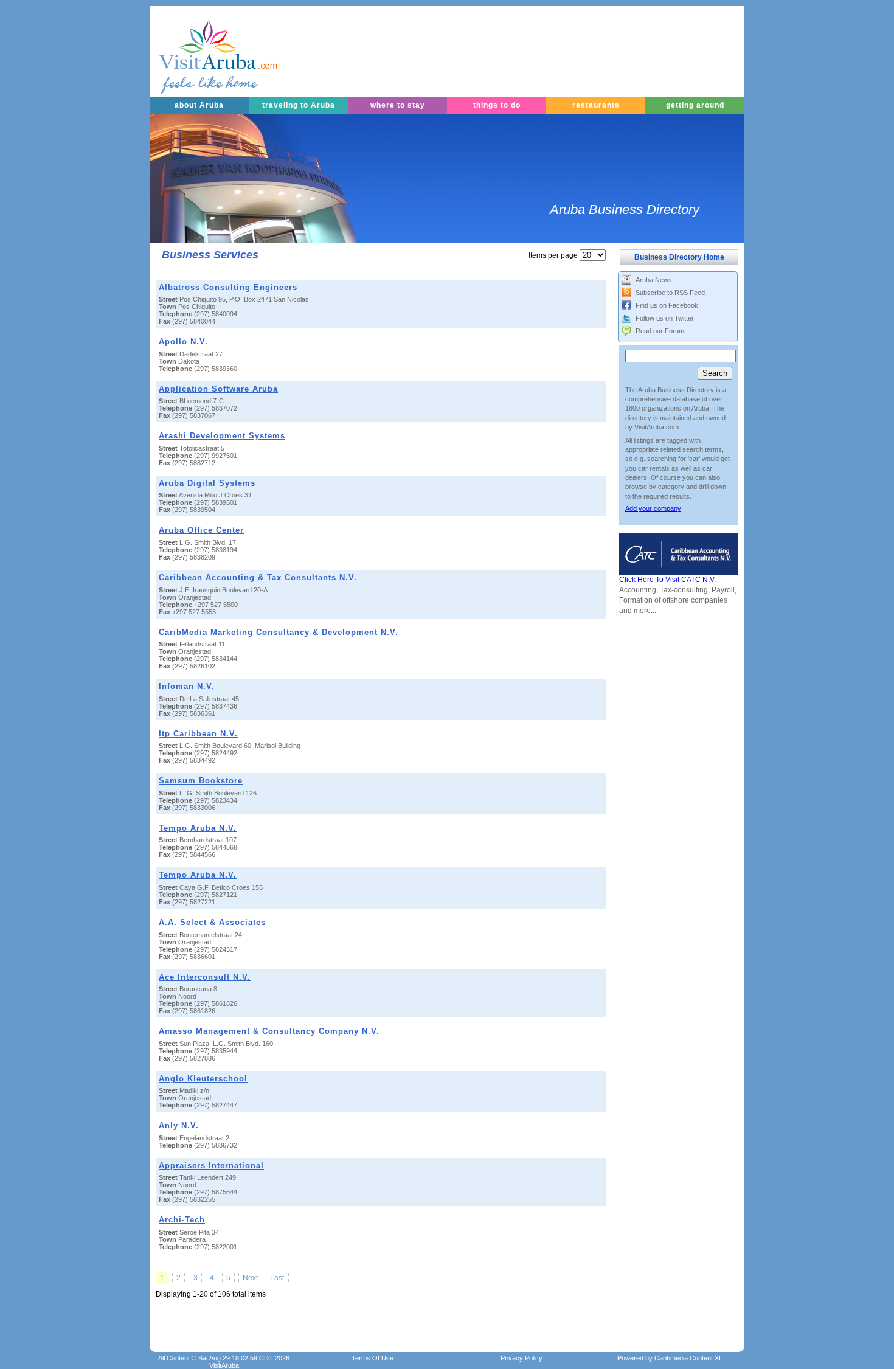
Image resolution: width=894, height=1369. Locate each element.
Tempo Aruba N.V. (198, 828)
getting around (695, 105)
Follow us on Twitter (665, 318)
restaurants (596, 105)
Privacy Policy (521, 1358)
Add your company (653, 508)
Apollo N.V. (183, 341)
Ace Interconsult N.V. (205, 977)
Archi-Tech (182, 1219)
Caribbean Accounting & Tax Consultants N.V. (258, 577)
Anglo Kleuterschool (203, 1078)
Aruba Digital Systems (207, 483)
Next (250, 1278)
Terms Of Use (372, 1358)
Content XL (688, 1358)
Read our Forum (660, 330)
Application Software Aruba (218, 388)
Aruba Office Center (201, 530)
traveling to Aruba (298, 105)
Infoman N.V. (187, 686)
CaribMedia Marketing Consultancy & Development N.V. (278, 632)
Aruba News (654, 279)
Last (277, 1278)
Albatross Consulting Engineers (228, 287)
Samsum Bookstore (201, 780)
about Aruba (199, 105)
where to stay (397, 105)
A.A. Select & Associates (212, 922)
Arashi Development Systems (222, 435)
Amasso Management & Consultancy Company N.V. (269, 1031)
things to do (497, 105)
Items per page (553, 255)
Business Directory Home (679, 257)
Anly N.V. (179, 1125)
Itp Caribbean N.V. (198, 733)
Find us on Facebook (667, 305)
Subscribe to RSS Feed (670, 292)
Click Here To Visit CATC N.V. (667, 579)
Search (714, 373)
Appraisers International (211, 1165)
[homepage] (203, 52)
